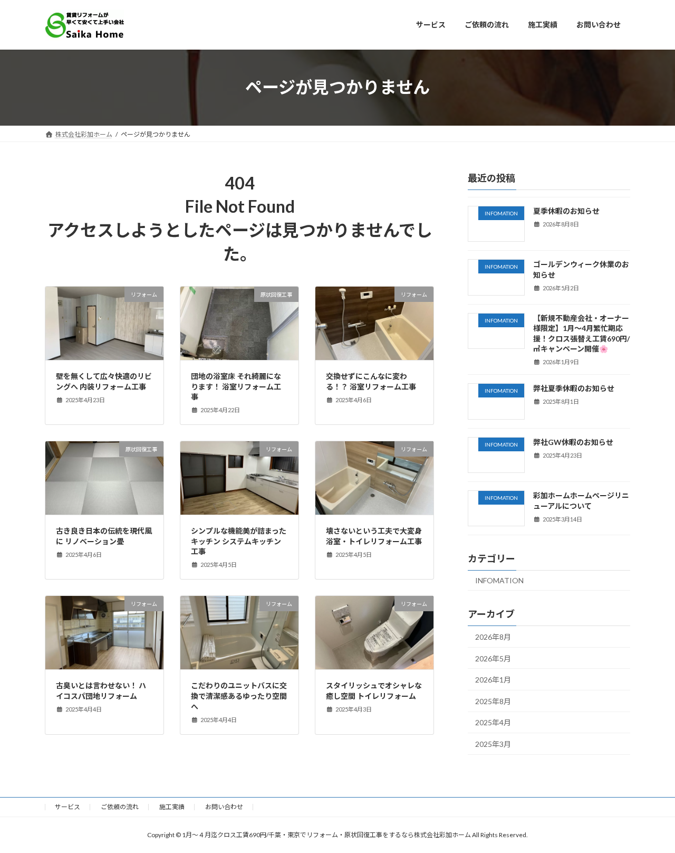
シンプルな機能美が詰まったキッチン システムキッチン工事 (238, 541)
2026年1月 (493, 679)
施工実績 (172, 807)
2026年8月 (493, 636)
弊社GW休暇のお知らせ (573, 441)
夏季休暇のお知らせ (566, 210)
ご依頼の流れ (120, 807)
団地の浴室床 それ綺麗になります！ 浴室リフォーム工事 (236, 386)
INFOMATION (499, 580)
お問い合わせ (224, 807)
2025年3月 (493, 744)
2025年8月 (493, 700)
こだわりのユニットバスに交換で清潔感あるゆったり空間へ (239, 695)
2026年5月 (493, 657)
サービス (67, 807)
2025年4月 (493, 722)
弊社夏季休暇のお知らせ (573, 388)
